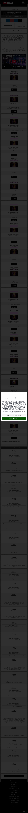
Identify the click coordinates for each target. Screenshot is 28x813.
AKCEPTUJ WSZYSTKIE (14, 418)
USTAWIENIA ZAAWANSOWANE (14, 415)
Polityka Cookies (14, 412)
